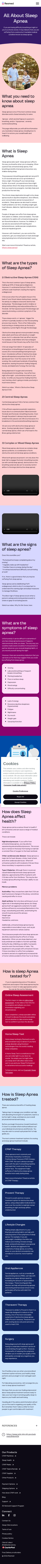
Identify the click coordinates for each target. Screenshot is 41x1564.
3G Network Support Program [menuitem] (13, 1506)
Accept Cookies (20, 802)
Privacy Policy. (29, 783)
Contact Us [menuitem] (6, 1521)
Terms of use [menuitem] (6, 1529)
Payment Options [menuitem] (8, 1484)
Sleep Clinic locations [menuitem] (10, 1525)
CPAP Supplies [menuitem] (7, 1473)
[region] (20, 782)
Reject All (20, 797)
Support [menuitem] (5, 1501)
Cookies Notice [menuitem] (7, 1538)
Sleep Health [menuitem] (7, 1460)
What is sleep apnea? (10, 248)
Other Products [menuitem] (8, 1478)
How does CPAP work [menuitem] (10, 1493)
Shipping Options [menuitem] (8, 1488)
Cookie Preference (20, 791)
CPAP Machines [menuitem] (8, 1456)
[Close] (37, 759)
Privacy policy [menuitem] (7, 1534)
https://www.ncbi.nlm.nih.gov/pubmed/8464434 (21, 1435)
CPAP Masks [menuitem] (6, 1464)
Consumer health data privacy (15, 785)
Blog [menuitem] (3, 1497)
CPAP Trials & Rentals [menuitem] (10, 1469)
